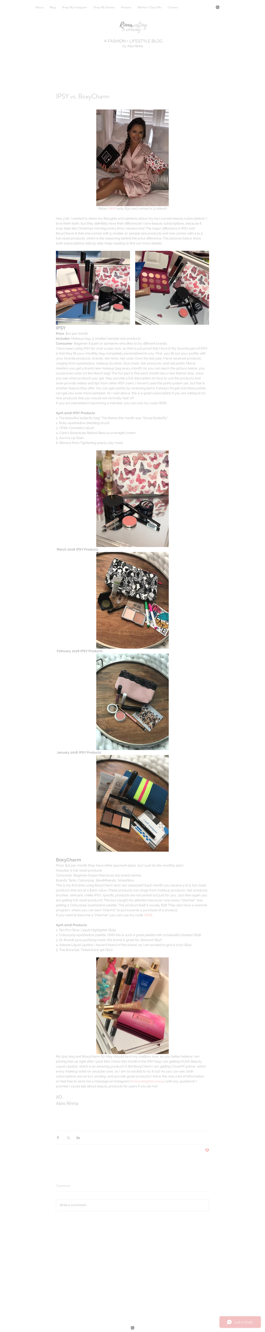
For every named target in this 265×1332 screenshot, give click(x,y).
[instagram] (218, 7)
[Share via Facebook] (58, 1138)
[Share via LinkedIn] (78, 1138)
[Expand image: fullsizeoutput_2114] (172, 288)
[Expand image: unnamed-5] (93, 288)
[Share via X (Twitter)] (68, 1138)
